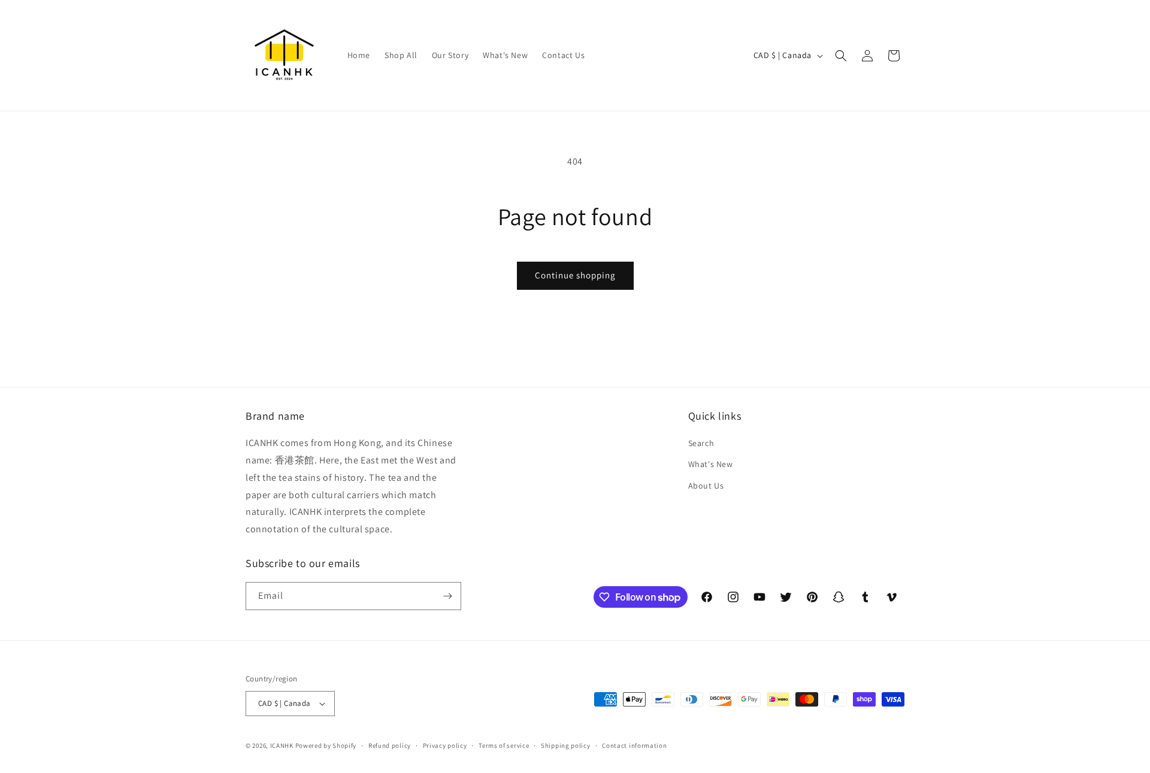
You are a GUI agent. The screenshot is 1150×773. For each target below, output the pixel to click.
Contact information (634, 745)
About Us (706, 485)
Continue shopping (575, 275)
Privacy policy (445, 745)
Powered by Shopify (326, 745)
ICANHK (281, 745)
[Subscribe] (447, 596)
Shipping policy (566, 745)
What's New (710, 464)
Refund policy (389, 745)
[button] (841, 56)
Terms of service (504, 745)
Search (701, 443)
